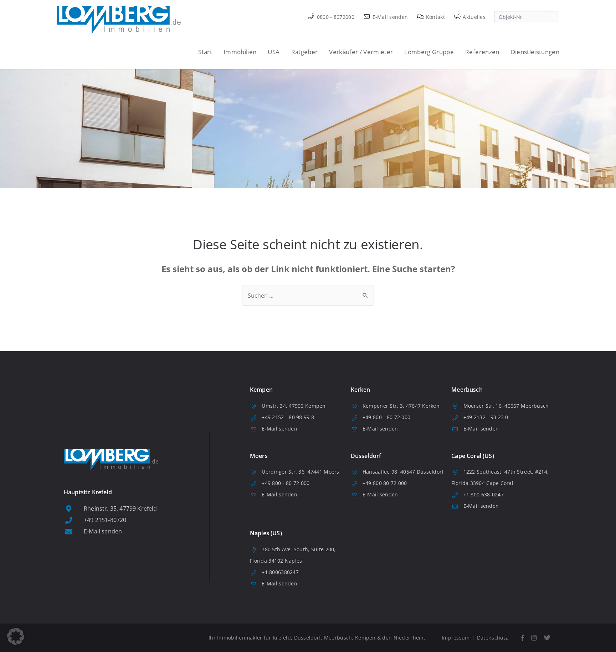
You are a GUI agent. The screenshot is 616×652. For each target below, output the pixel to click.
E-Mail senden (389, 17)
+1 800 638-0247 (483, 494)
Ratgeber (304, 52)
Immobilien (240, 52)
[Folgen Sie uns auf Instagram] (534, 638)
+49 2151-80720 (105, 520)
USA (273, 52)
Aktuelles (473, 17)
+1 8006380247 (280, 572)
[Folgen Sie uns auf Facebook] (522, 638)
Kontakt (435, 17)
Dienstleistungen (535, 52)
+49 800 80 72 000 (385, 483)
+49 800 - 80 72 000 (386, 417)
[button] (15, 636)
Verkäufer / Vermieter (361, 52)
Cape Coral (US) (472, 456)
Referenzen (482, 52)
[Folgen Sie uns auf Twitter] (547, 638)
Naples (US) (266, 533)
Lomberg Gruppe (429, 52)
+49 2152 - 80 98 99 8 (288, 417)
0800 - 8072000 (334, 17)
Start (205, 52)
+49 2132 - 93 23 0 (485, 417)
